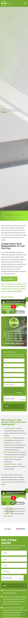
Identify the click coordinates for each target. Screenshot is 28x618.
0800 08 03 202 (17, 291)
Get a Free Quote (8, 279)
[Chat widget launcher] (24, 614)
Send (6, 406)
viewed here (19, 392)
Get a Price (20, 343)
